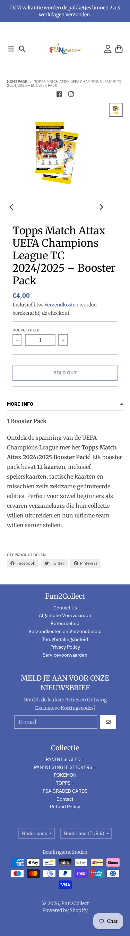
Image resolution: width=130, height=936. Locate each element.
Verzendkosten (61, 305)
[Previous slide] (12, 207)
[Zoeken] (22, 49)
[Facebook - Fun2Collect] (59, 94)
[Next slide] (101, 207)
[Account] (108, 49)
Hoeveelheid (26, 330)
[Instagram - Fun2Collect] (71, 94)
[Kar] (119, 49)
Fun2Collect (75, 903)
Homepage (17, 81)
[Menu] (11, 49)
